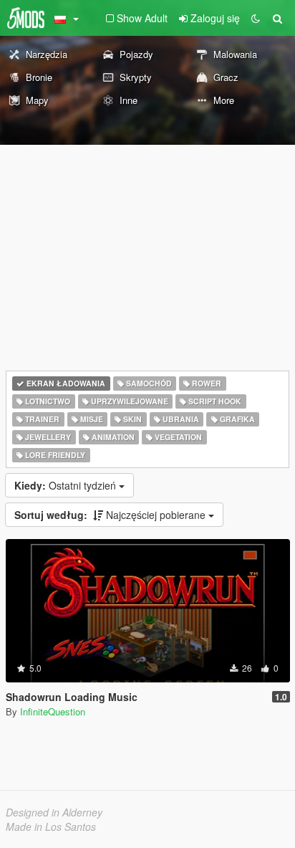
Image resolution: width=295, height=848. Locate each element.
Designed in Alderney (54, 812)
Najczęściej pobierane (111, 515)
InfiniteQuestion (52, 711)
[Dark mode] (256, 18)
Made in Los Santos (51, 826)
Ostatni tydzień (66, 485)
